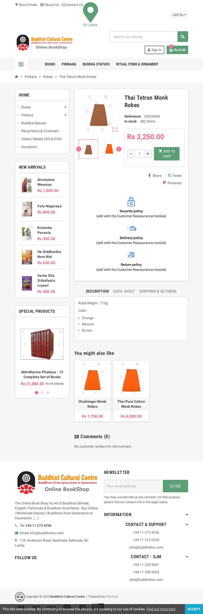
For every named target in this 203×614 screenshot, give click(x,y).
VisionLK (112, 596)
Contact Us (74, 5)
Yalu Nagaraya (49, 206)
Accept (194, 609)
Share (156, 176)
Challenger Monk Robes (92, 403)
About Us (51, 5)
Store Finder (26, 5)
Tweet (176, 176)
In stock (131, 121)
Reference (133, 116)
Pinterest (174, 183)
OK (177, 486)
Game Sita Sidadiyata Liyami (46, 280)
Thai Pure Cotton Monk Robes (131, 403)
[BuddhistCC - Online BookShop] (44, 42)
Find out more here (161, 609)
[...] (36, 518)
